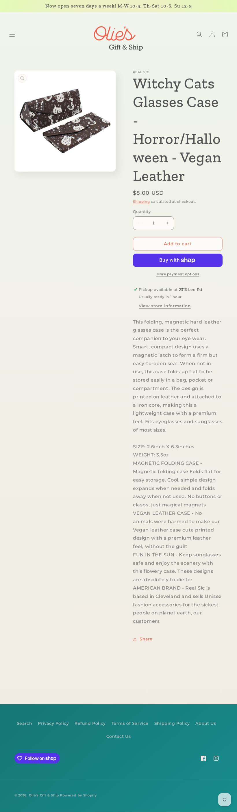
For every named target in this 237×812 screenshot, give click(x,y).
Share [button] (146, 639)
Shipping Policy (172, 723)
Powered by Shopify (78, 795)
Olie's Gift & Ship (44, 795)
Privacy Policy (53, 723)
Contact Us (118, 736)
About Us (205, 723)
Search (24, 723)
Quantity (142, 211)
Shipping (141, 201)
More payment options (177, 274)
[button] (12, 34)
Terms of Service (130, 723)
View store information (165, 306)
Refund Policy (90, 723)
